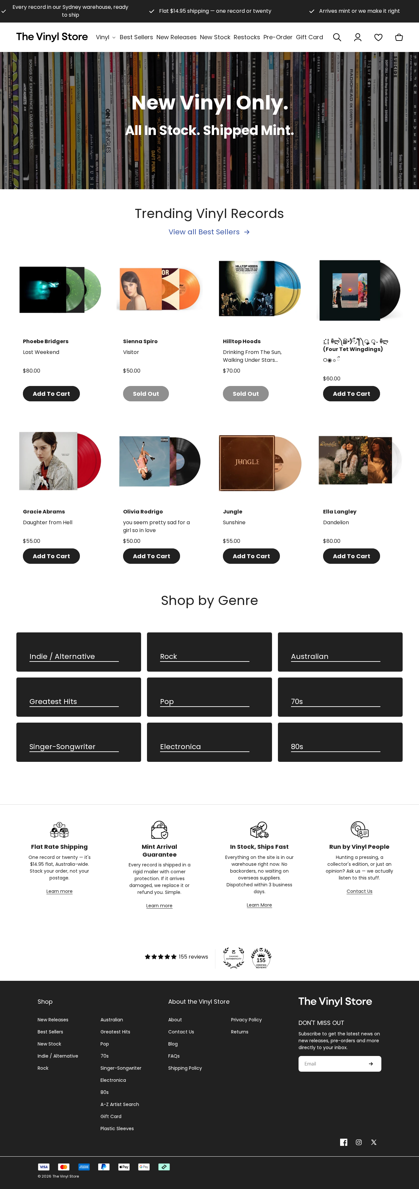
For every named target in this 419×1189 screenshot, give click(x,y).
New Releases (53, 1019)
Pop (167, 702)
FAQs (174, 1056)
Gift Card (110, 1116)
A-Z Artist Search (119, 1104)
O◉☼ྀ (331, 360)
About (175, 1019)
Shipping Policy (185, 1068)
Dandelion (336, 522)
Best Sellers (50, 1032)
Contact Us (360, 891)
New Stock (49, 1044)
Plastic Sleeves (117, 1128)
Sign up (371, 1064)
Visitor (131, 352)
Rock (168, 656)
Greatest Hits (53, 702)
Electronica (180, 747)
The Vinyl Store (65, 1176)
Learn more (59, 891)
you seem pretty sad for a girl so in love (156, 526)
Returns (239, 1032)
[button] (106, 37)
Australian (310, 656)
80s (297, 747)
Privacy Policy (246, 1019)
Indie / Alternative (62, 656)
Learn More (259, 905)
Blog (173, 1044)
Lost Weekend (41, 352)
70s (297, 702)
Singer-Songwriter (62, 747)
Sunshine (234, 522)
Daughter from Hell (47, 522)
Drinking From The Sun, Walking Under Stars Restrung (252, 356)
